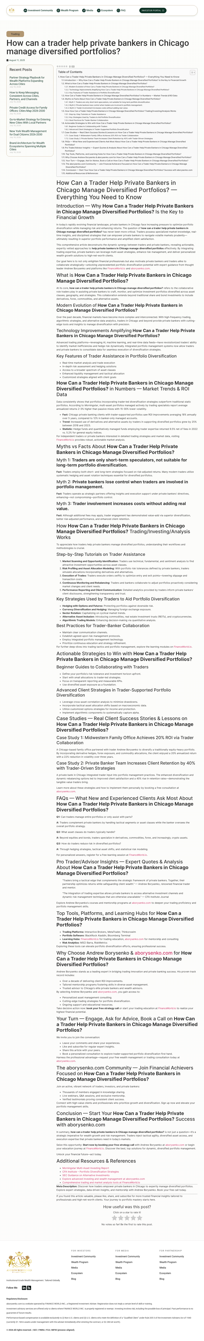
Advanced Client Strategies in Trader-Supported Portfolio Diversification (99, 129)
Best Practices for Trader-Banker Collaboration (88, 120)
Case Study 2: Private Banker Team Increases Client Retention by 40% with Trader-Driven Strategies (111, 138)
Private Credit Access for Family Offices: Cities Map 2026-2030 (28, 109)
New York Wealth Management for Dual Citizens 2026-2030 (28, 133)
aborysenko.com (140, 268)
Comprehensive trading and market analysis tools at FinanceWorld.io (101, 1182)
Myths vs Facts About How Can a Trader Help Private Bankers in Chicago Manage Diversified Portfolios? (113, 99)
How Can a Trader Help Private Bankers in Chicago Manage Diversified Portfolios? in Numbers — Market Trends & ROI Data (121, 95)
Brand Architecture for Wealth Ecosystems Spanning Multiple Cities (28, 146)
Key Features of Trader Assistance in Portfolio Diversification (94, 93)
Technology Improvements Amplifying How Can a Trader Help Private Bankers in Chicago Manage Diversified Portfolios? (119, 90)
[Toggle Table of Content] (191, 72)
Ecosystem (77, 1273)
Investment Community (83, 1256)
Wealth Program (79, 1262)
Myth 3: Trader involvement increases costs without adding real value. (99, 108)
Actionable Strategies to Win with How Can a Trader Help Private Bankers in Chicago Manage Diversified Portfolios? (118, 123)
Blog (73, 1278)
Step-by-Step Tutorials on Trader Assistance (87, 114)
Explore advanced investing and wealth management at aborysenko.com (103, 1178)
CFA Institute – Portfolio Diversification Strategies (90, 1171)
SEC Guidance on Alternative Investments (85, 1175)
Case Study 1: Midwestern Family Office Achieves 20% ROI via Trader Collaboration (103, 135)
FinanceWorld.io (116, 268)
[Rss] (29, 1288)
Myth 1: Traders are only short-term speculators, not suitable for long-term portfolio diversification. (109, 102)
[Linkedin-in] (24, 1288)
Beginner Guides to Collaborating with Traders (88, 126)
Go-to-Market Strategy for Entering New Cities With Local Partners (30, 121)
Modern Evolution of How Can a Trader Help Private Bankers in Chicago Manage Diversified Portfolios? (111, 87)
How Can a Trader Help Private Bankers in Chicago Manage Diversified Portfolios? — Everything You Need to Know (119, 76)
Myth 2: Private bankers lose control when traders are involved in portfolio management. (105, 105)
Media (74, 1267)
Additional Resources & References (82, 173)
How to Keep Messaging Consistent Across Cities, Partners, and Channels (24, 95)
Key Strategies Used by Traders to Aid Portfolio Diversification (94, 117)
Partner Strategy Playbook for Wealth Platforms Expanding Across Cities (27, 81)
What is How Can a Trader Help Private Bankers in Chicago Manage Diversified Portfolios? (106, 83)
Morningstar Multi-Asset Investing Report (85, 1168)
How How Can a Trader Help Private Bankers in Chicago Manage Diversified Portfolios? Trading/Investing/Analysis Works (120, 111)
